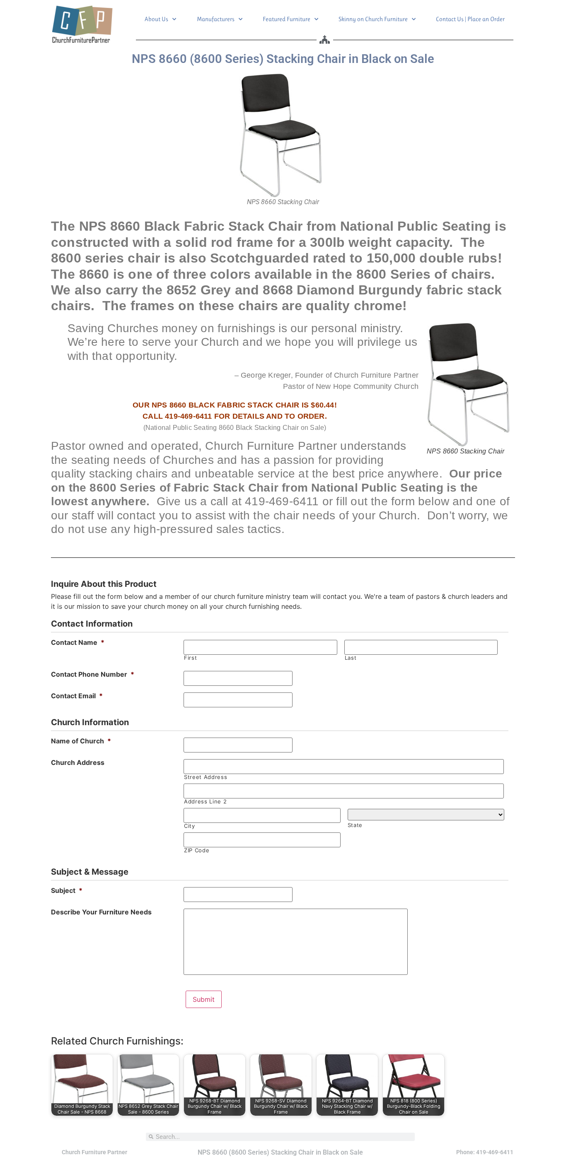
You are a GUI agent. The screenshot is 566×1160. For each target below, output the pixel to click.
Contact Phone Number (92, 674)
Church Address (77, 762)
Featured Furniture (286, 19)
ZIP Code (196, 850)
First (190, 658)
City (189, 826)
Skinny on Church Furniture (373, 19)
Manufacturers (216, 19)
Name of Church (81, 741)
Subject (66, 890)
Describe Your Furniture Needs (101, 912)
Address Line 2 (205, 801)
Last (351, 658)
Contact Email (77, 695)
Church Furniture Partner (94, 1152)
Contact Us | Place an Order (470, 19)
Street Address (205, 777)
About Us (156, 19)
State (355, 825)
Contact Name (77, 642)
